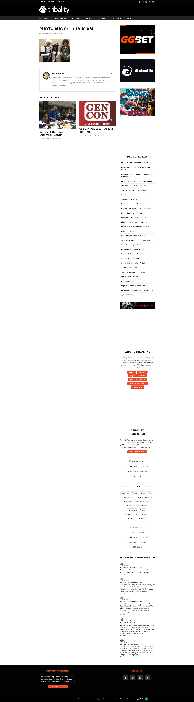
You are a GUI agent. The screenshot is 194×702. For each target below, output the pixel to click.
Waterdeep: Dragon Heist (131, 245)
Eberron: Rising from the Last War (134, 222)
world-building (129, 497)
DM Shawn (45, 33)
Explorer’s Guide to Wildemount (133, 217)
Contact (51, 2)
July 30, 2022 (99, 135)
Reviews (76, 18)
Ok (146, 699)
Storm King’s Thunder (130, 277)
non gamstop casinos (137, 542)
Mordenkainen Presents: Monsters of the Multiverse (137, 175)
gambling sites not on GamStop (137, 466)
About (43, 2)
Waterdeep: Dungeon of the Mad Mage (136, 240)
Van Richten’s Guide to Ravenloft (133, 195)
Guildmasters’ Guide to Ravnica (133, 236)
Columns (43, 18)
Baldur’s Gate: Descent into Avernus (135, 227)
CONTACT (142, 372)
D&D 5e (126, 493)
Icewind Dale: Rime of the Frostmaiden (136, 208)
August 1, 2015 (59, 33)
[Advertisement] (118, 9)
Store (129, 18)
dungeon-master (145, 497)
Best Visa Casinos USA (137, 527)
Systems (102, 18)
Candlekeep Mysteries (129, 199)
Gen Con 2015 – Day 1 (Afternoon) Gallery (51, 133)
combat (143, 518)
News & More (60, 18)
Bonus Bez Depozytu (137, 532)
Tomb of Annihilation (129, 267)
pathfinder (143, 506)
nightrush (137, 476)
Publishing (60, 2)
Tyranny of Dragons (128, 295)
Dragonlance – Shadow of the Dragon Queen (135, 168)
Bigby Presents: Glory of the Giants (134, 163)
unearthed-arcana (144, 501)
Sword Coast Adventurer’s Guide (134, 263)
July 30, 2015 (56, 139)
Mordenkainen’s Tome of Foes (132, 249)
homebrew (129, 501)
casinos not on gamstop (137, 471)
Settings (116, 18)
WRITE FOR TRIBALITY (137, 380)
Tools (89, 18)
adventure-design (132, 514)
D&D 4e (132, 518)
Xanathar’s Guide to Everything (133, 254)
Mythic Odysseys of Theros (131, 213)
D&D (135, 493)
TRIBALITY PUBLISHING (137, 452)
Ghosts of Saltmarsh (129, 231)
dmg (143, 510)
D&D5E (146, 514)
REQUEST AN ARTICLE (137, 376)
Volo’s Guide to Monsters (130, 258)
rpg (144, 493)
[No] (191, 699)
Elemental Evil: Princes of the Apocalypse (137, 290)
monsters (134, 510)
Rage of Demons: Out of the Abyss (134, 286)
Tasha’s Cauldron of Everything (133, 204)
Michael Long (86, 135)
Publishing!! (137, 387)
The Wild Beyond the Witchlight (133, 190)
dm (151, 493)
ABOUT (131, 372)
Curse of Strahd (127, 281)
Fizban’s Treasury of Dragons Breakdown (137, 181)
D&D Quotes (137, 547)
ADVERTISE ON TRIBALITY (137, 383)
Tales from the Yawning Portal (133, 272)
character (132, 506)
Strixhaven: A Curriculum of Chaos (134, 186)
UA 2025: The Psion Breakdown (131, 568)
